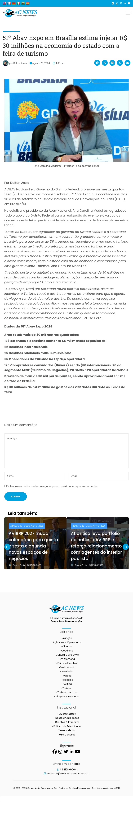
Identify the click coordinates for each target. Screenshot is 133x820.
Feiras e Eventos (67, 663)
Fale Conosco (67, 734)
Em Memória (67, 659)
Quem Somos (67, 713)
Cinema (67, 646)
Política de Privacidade (67, 726)
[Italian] (18, 3)
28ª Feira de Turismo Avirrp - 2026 (26, 525)
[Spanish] (27, 3)
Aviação (67, 638)
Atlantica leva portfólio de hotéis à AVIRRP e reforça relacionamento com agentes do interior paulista (96, 546)
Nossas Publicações (67, 718)
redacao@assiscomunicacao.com (68, 773)
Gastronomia (67, 667)
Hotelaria (67, 671)
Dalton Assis (19, 565)
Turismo (67, 688)
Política (67, 684)
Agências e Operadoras (67, 642)
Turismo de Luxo (67, 692)
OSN (117, 788)
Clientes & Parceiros (67, 722)
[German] (13, 3)
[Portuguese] (23, 3)
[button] (97, 63)
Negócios (67, 680)
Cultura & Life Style (67, 655)
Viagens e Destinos (67, 696)
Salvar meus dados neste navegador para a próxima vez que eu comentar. (52, 486)
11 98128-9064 (68, 769)
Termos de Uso (67, 730)
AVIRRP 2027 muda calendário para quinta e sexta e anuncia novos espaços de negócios (33, 546)
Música (67, 675)
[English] (4, 3)
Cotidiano (67, 650)
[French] (9, 3)
